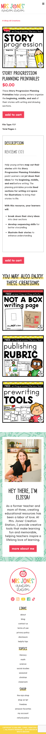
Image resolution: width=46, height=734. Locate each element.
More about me (23, 548)
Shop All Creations (12, 21)
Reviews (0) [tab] (14, 151)
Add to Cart (13, 114)
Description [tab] (14, 143)
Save (7, 30)
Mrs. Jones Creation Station (13, 7)
